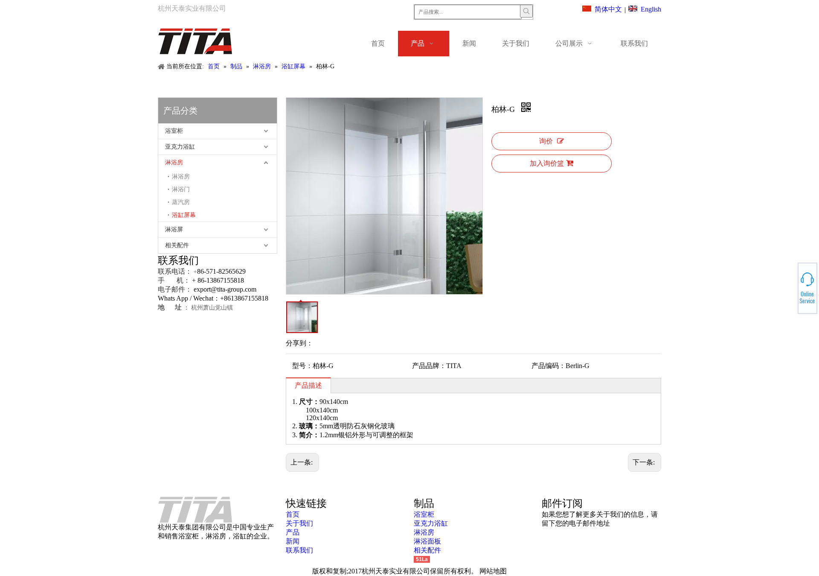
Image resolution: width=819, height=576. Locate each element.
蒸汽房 (181, 202)
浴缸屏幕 (184, 215)
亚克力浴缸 (180, 146)
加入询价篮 (547, 163)
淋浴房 (174, 162)
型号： (302, 365)
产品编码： (548, 365)
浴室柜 (174, 131)
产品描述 (308, 385)
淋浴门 (181, 189)
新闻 (292, 541)
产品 (292, 532)
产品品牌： (429, 365)
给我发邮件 (788, 290)
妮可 (787, 292)
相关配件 (177, 245)
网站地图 (493, 571)
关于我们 (299, 523)
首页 (292, 514)
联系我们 (299, 550)
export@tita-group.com (225, 289)
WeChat (788, 283)
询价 (546, 141)
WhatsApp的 (788, 285)
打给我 (788, 288)
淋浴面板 (427, 541)
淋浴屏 (174, 229)
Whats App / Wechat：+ (191, 298)
